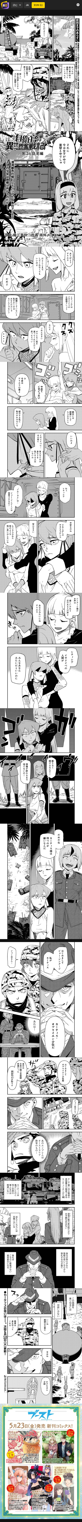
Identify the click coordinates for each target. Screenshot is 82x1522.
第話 (38, 5)
